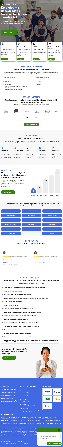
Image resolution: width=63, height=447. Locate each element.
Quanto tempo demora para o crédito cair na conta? (16, 319)
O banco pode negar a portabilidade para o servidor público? (18, 336)
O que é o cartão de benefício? (11, 305)
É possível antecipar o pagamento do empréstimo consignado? (19, 308)
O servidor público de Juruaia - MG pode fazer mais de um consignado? (21, 322)
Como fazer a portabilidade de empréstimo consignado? (17, 333)
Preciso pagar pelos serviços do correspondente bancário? (18, 294)
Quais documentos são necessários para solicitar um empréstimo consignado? (22, 312)
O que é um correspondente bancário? (13, 291)
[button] (2, 111)
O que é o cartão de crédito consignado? (13, 301)
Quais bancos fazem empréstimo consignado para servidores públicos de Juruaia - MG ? (25, 287)
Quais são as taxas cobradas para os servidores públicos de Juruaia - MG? (21, 315)
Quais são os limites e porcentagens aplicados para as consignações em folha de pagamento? (26, 298)
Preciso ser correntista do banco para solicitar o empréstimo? (18, 329)
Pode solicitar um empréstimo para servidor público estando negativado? (21, 326)
